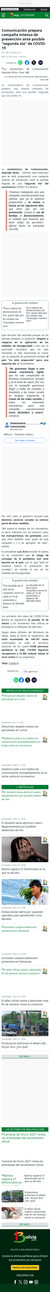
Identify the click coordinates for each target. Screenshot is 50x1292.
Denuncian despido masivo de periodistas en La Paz (20, 728)
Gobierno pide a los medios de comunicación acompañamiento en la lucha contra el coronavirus (24, 772)
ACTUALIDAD (27, 15)
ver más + (25, 1224)
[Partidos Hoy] (36, 1281)
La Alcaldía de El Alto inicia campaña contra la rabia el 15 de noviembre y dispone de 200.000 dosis (36, 593)
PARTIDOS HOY (29, 9)
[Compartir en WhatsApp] (20, 62)
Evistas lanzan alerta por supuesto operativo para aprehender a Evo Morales (22, 915)
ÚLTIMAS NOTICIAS (9, 9)
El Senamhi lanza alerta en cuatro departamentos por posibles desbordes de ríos (22, 826)
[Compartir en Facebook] (27, 62)
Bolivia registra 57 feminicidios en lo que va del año (35, 1178)
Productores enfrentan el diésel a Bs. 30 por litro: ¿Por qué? (35, 1196)
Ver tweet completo (25, 440)
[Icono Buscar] (46, 14)
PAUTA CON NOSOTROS (25, 1267)
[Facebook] (15, 1281)
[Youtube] (31, 1281)
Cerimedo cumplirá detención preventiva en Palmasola (20, 960)
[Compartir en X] (33, 62)
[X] (20, 1281)
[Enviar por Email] (40, 62)
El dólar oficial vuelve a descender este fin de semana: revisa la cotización (35, 1213)
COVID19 (14, 663)
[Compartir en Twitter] (27, 679)
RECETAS (44, 9)
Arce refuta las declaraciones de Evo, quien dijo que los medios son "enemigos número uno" (36, 314)
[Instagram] (26, 1281)
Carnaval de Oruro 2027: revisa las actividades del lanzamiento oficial (22, 1163)
